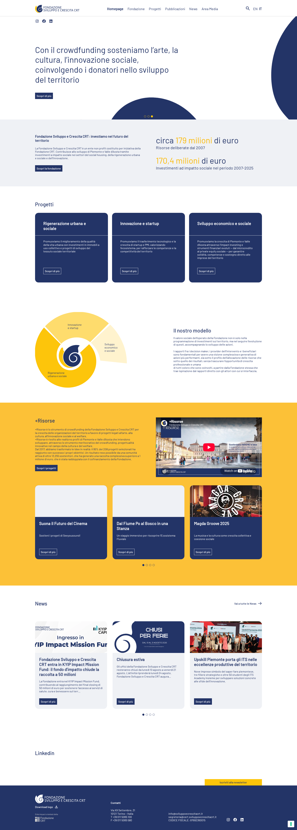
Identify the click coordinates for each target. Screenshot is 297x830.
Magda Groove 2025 (211, 523)
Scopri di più (44, 95)
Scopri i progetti (46, 468)
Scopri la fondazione (49, 168)
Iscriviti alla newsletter (233, 782)
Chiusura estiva (131, 659)
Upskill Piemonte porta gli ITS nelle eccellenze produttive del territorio (225, 662)
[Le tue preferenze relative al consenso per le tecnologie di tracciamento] (291, 824)
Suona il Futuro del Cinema (63, 523)
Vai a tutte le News (245, 603)
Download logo (44, 807)
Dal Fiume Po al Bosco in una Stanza (142, 526)
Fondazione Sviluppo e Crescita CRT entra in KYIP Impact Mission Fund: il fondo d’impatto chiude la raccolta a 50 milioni (69, 667)
